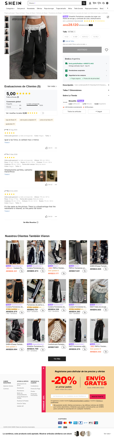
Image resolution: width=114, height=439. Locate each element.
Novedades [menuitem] (31, 8)
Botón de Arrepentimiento (22, 394)
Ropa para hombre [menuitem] (91, 8)
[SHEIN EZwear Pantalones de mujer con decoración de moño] (15, 331)
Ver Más (57, 359)
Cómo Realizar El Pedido (22, 397)
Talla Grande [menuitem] (78, 8)
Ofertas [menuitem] (39, 8)
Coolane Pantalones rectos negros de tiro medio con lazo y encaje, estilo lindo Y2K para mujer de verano (15, 268)
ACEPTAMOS (62, 419)
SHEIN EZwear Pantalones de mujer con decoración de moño (15, 344)
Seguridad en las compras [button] (77, 75)
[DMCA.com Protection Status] (65, 427)
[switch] (42, 113)
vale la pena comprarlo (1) (28, 120)
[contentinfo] (85, 422)
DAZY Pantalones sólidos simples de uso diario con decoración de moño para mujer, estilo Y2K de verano (78, 346)
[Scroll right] (107, 8)
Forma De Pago (35, 388)
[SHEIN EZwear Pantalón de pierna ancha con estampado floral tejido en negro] (99, 252)
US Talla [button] (70, 31)
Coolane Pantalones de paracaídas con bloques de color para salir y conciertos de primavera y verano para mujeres (57, 307)
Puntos (33, 391)
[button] (103, 3)
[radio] (66, 37)
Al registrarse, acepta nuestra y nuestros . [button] (77, 401)
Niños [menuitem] (70, 8)
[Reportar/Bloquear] (56, 148)
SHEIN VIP (20, 406)
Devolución (20, 388)
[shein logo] (13, 3)
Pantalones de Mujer (55, 13)
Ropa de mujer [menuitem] (49, 8)
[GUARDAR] (107, 50)
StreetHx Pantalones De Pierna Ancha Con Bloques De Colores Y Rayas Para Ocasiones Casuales (36, 346)
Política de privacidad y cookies (79, 401)
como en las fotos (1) (46, 120)
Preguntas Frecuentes (34, 394)
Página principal (9, 13)
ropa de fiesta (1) (11, 120)
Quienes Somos (8, 386)
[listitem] (15, 257)
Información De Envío (21, 384)
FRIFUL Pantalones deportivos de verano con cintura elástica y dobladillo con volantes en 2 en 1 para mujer (99, 346)
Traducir (7, 142)
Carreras (6, 388)
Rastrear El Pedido (22, 401)
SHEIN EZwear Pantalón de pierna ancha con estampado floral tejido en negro (99, 266)
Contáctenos (34, 386)
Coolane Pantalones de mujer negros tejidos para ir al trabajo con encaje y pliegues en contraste (15, 307)
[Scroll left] (105, 8)
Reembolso (20, 390)
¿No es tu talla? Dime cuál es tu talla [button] (74, 44)
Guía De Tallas (21, 403)
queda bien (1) (10, 124)
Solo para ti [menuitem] (21, 8)
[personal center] (90, 3)
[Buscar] (84, 3)
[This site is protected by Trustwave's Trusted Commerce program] (59, 427)
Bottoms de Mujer (42, 13)
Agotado (82, 50)
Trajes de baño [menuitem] (61, 8)
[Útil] (46, 148)
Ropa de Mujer (20, 13)
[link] (94, 3)
